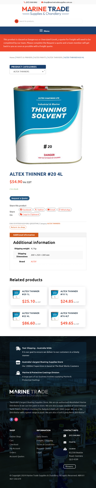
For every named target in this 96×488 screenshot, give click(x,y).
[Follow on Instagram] (16, 419)
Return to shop (18, 227)
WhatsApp (65, 209)
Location (72, 448)
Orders (13, 452)
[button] (82, 86)
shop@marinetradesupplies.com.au (58, 2)
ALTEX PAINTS (40, 57)
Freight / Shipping (45, 440)
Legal (39, 452)
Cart (12, 440)
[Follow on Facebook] (11, 419)
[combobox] (28, 71)
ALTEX (33, 261)
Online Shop (15, 436)
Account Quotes (17, 456)
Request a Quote (20, 198)
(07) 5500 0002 (31, 2)
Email (52, 209)
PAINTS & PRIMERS (24, 57)
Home (12, 57)
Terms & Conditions (45, 444)
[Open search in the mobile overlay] (48, 21)
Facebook (27, 209)
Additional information (24, 235)
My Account (15, 448)
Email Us (72, 442)
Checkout (14, 444)
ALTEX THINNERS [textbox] (27, 71)
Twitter (40, 209)
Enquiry (70, 466)
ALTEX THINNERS (55, 57)
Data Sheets (42, 436)
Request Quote (44, 448)
